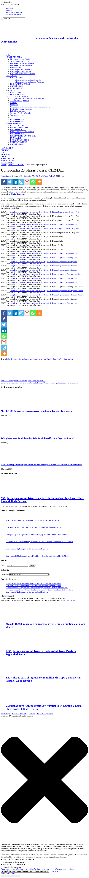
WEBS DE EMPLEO (14, 57)
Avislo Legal (5, 714)
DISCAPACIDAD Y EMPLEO (22, 132)
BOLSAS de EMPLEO (19, 128)
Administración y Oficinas (19, 101)
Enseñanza (14, 105)
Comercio (13, 103)
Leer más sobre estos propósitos (62, 869)
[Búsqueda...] (2, 2)
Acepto (4, 871)
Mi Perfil (9, 10)
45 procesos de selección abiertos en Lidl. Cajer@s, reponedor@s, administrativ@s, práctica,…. (39, 383)
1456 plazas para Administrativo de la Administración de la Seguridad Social (37, 438)
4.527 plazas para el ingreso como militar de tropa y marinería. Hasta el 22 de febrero (41, 464)
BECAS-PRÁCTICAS (18, 125)
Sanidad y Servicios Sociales (20, 113)
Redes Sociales (15, 67)
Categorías (5, 574)
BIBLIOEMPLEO (12, 90)
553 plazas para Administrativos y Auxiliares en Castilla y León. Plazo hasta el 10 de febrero (39, 542)
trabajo (70, 359)
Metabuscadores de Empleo (20, 59)
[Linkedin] (15, 182)
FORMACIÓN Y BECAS (20, 84)
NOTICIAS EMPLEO (18, 142)
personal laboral (46, 359)
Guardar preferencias (41, 871)
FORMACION (16, 138)
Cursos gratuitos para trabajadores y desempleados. (23, 381)
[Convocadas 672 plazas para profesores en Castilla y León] (8, 547)
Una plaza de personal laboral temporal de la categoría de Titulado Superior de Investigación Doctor (46, 274)
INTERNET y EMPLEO (19, 140)
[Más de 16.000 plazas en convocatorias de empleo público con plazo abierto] (8, 518)
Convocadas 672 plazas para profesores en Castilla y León (27, 549)
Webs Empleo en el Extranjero (21, 69)
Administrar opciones (9, 869)
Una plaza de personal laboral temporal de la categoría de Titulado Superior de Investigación (43, 224)
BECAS (7, 157)
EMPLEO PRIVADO (18, 121)
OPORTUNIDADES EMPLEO (17, 96)
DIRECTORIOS (16, 78)
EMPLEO (5, 153)
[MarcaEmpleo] (12, 51)
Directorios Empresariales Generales (28, 80)
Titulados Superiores (60, 359)
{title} (3, 874)
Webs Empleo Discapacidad (20, 72)
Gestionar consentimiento (10, 876)
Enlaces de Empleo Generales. (21, 65)
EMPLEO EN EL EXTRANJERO (23, 136)
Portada (3, 165)
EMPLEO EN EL (7, 162)
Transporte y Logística (18, 115)
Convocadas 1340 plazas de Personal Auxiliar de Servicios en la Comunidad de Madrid (37, 556)
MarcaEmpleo (6, 176)
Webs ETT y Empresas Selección (22, 74)
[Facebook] (4, 182)
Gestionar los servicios (25, 869)
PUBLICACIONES (17, 94)
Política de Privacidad (19, 714)
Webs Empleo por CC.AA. (20, 61)
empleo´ (37, 359)
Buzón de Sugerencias (14, 12)
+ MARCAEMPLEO (14, 123)
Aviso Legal (10, 8)
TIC (11, 117)
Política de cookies (68, 600)
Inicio (8, 55)
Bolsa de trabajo (12, 359)
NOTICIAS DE (7, 149)
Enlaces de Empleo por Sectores (22, 63)
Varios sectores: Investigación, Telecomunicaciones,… (30, 107)
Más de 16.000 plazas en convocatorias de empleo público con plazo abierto (36, 411)
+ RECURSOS (11, 76)
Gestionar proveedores (42, 869)
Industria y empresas (17, 111)
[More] (39, 182)
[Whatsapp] (33, 182)
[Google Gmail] (27, 182)
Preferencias (27, 871)
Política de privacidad (13, 14)
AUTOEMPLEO (16, 88)
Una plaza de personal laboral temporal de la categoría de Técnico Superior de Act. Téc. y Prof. (44, 212)
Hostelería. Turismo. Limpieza (21, 109)
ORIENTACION (16, 144)
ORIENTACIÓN (16, 86)
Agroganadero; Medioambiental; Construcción (27, 99)
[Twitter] (10, 182)
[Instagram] (21, 182)
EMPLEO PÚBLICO (18, 119)
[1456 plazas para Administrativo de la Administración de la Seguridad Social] (8, 525)
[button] (44, 780)
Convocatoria (29, 359)
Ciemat (21, 359)
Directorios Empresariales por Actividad (29, 82)
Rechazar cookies (15, 871)
